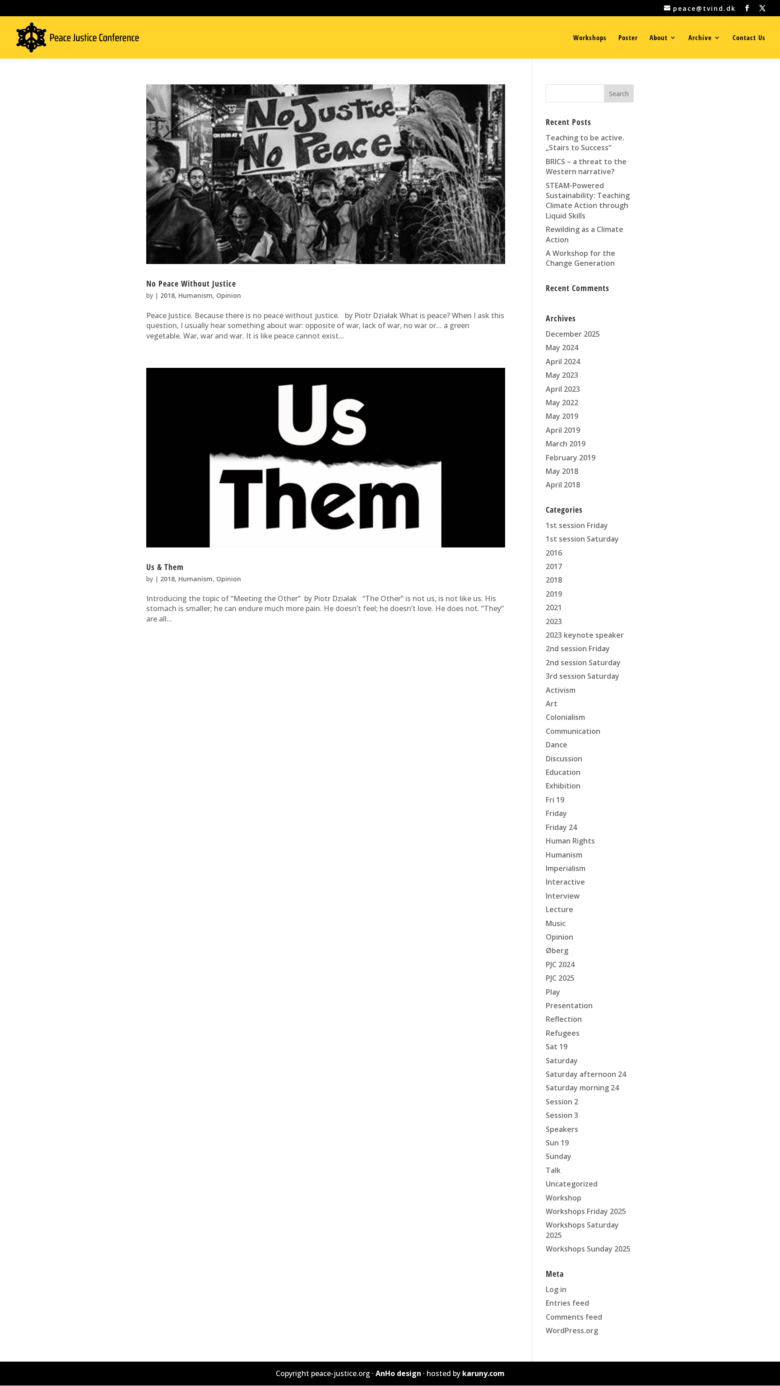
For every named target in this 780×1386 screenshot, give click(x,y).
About (659, 38)
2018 (167, 295)
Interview (563, 896)
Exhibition (563, 786)
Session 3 (562, 1115)
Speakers (562, 1129)
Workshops (590, 38)
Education (563, 772)
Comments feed (574, 1317)
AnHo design (398, 1373)
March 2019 (565, 444)
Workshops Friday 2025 (586, 1211)
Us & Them (165, 566)
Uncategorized (572, 1184)
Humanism (195, 295)
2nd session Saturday (583, 663)
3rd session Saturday (582, 676)
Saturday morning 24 (582, 1088)
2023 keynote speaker (585, 635)
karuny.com (483, 1373)
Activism (561, 690)
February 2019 (570, 458)
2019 (554, 594)
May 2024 (562, 347)
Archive (700, 38)
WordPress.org (572, 1330)
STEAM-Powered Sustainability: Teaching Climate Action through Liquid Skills (588, 201)
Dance (556, 745)
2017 (554, 566)
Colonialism (565, 717)
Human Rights (570, 841)
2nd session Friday (578, 649)
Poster (628, 38)
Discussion (564, 759)
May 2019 (562, 416)
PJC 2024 (560, 964)
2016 (554, 553)
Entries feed (567, 1303)
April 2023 (563, 389)
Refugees (563, 1033)
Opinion (228, 295)
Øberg (557, 950)
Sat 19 (556, 1047)
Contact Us (749, 38)
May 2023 (562, 375)
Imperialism (565, 868)
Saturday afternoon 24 (586, 1074)
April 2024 (563, 361)
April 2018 (563, 485)
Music (556, 923)
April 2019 (563, 430)
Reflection (564, 1019)
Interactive (565, 882)
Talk (553, 1170)
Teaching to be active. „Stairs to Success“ (585, 143)
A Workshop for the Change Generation (580, 258)
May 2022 (562, 403)
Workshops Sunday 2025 (588, 1249)
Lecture (559, 909)
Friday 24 (561, 827)
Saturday (562, 1061)
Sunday (558, 1156)
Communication (573, 731)
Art (551, 704)
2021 (554, 607)
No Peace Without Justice (191, 283)
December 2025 (573, 334)
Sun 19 (557, 1143)
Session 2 (562, 1102)
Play (553, 992)
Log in (556, 1289)
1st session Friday (577, 525)
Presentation (569, 1006)
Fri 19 (555, 800)
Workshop (563, 1198)
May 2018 (562, 471)
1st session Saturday (582, 539)
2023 (554, 621)
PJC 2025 (560, 978)
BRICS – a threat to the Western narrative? (586, 166)
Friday (556, 813)
